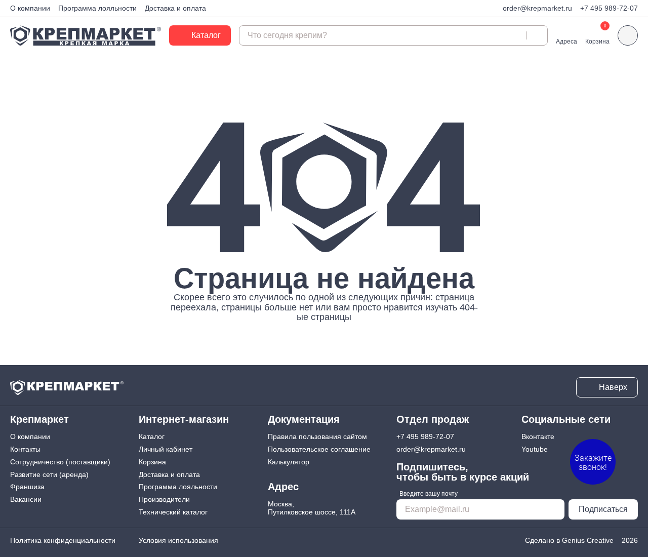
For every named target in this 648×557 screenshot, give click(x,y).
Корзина (152, 462)
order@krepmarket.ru (537, 8)
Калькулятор (288, 462)
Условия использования (178, 540)
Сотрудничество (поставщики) (60, 462)
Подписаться (603, 509)
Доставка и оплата (175, 8)
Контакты (25, 449)
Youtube (534, 449)
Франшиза (27, 487)
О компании (30, 8)
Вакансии (26, 499)
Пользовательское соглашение (319, 449)
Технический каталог (173, 512)
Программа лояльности (97, 8)
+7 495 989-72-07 (609, 8)
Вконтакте (537, 436)
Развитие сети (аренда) (49, 474)
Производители (164, 499)
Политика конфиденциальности (62, 540)
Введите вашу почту (428, 493)
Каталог (152, 436)
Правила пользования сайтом (317, 436)
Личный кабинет (165, 449)
